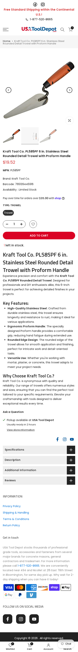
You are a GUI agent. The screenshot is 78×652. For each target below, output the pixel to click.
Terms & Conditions (16, 519)
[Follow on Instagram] (64, 439)
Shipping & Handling (16, 513)
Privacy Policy (12, 506)
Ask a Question (13, 412)
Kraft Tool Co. (21, 179)
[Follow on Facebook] (57, 439)
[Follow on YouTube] (71, 439)
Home (6, 41)
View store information (21, 430)
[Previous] (8, 90)
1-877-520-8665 (40, 19)
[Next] (69, 90)
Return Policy (11, 525)
